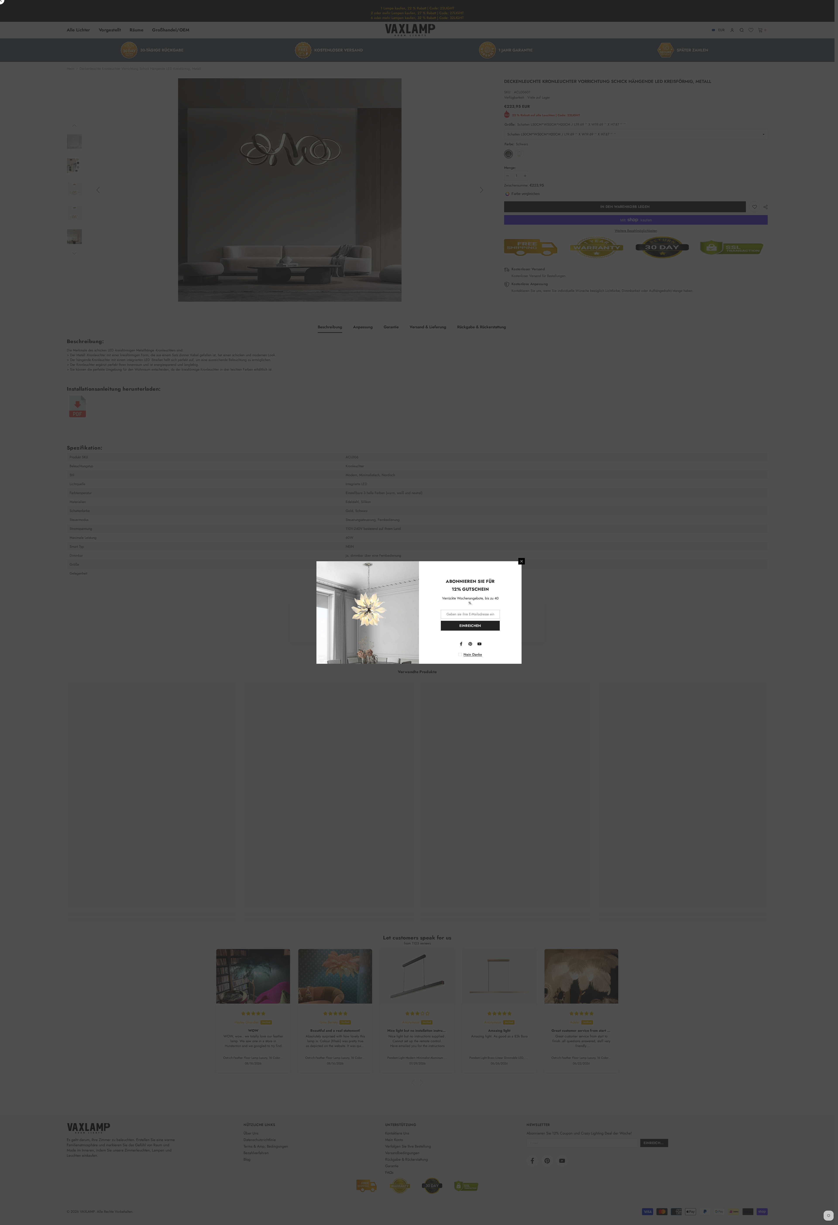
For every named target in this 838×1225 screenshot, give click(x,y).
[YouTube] (479, 643)
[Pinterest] (470, 643)
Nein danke (473, 654)
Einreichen (470, 625)
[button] (87, 1184)
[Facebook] (461, 643)
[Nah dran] (521, 561)
